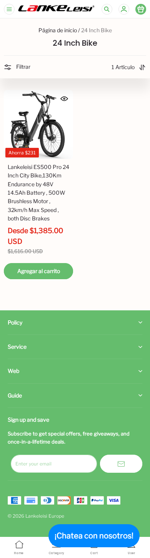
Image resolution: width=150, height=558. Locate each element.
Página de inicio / (59, 30)
